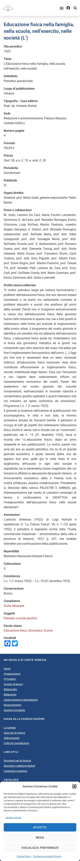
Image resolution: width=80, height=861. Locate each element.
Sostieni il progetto (14, 710)
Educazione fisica (15, 630)
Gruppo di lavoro (13, 684)
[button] (74, 786)
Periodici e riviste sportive (20, 618)
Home (7, 668)
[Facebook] (68, 8)
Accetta (40, 827)
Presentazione (12, 673)
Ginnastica (35, 630)
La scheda (10, 727)
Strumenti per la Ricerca (17, 760)
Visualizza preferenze (40, 847)
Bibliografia (10, 689)
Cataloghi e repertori (15, 771)
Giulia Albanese (14, 606)
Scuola (48, 630)
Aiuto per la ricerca (14, 732)
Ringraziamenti (12, 704)
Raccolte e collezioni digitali (19, 765)
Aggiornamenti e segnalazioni (21, 699)
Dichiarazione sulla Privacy (47, 856)
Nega (40, 837)
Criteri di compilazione (16, 743)
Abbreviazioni (11, 738)
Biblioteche (10, 694)
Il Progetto (10, 679)
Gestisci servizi (13, 817)
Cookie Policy (24, 856)
